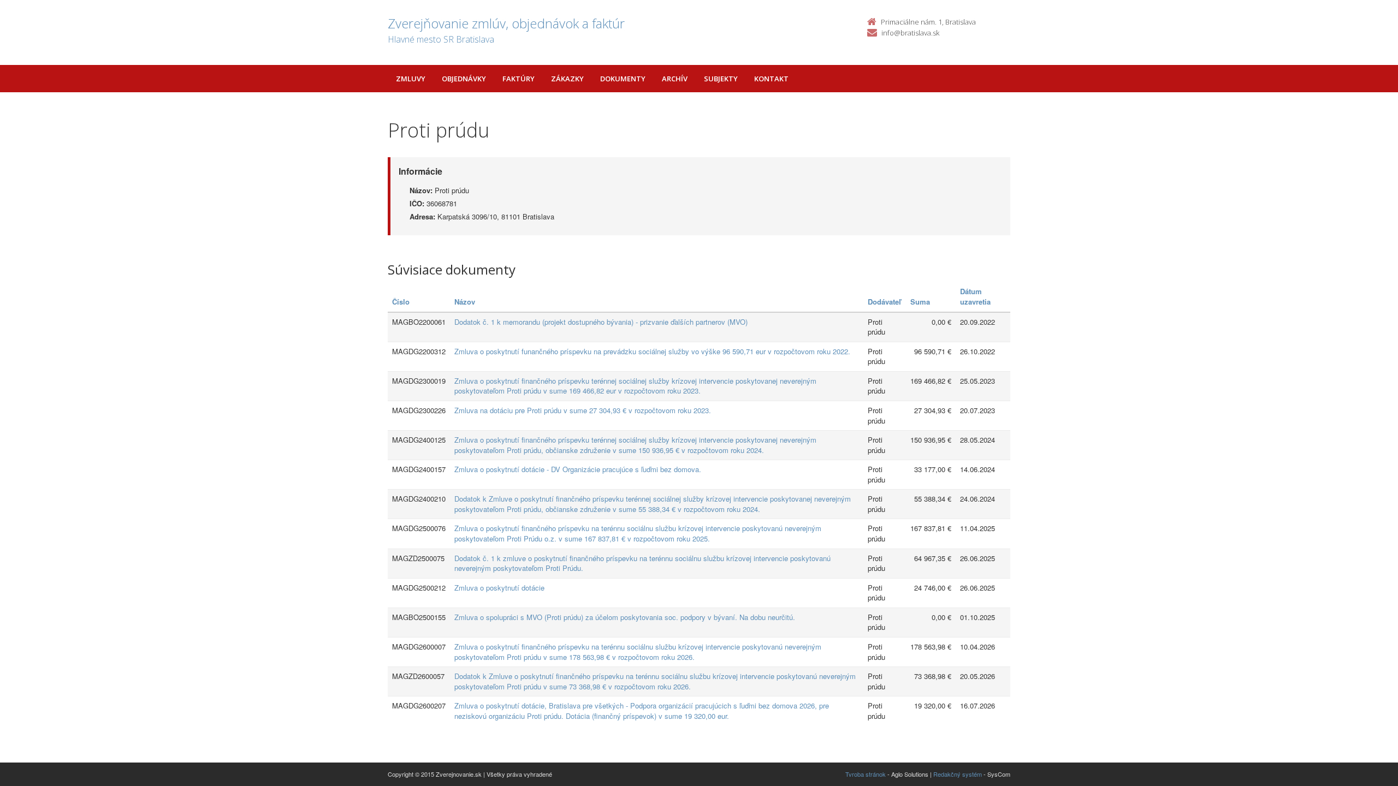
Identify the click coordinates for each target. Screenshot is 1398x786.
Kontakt (771, 79)
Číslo (401, 301)
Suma (920, 301)
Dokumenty (622, 79)
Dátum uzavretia (975, 296)
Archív (675, 79)
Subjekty (721, 79)
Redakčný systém (957, 774)
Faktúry (518, 79)
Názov (464, 301)
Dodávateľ (884, 301)
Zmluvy (410, 79)
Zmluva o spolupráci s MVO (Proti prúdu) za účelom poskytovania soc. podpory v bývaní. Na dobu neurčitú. (624, 617)
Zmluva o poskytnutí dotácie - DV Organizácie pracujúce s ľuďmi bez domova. (577, 469)
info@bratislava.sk (910, 33)
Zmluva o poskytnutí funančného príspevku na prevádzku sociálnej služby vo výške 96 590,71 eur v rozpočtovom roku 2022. (652, 351)
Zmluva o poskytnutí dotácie (499, 587)
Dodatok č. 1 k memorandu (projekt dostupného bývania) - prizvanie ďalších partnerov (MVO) (601, 322)
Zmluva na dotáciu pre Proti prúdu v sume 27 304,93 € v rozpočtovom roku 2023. (582, 410)
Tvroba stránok (865, 774)
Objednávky (464, 79)
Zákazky (567, 79)
